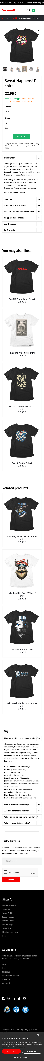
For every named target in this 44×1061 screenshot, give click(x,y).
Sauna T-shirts (8, 913)
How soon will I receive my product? (21, 738)
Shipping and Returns (14, 217)
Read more (21, 1047)
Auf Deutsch (10, 224)
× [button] (41, 1035)
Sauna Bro (6, 928)
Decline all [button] (32, 1051)
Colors (8, 106)
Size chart (9, 199)
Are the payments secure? (16, 810)
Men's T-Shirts (13, 18)
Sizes (7, 118)
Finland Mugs (7, 924)
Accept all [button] (11, 1051)
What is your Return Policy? (17, 823)
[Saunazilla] (9, 10)
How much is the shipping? (16, 804)
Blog (4, 968)
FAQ (4, 964)
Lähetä (11, 879)
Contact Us (6, 983)
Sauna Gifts (6, 909)
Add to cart (22, 136)
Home (4, 18)
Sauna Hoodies (8, 917)
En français (9, 230)
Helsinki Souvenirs (10, 932)
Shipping (6, 972)
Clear (6, 128)
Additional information (15, 205)
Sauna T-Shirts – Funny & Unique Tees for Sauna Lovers (22, 145)
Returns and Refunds (10, 975)
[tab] (22, 157)
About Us (6, 979)
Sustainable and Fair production (19, 211)
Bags (4, 936)
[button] (38, 30)
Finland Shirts (8, 920)
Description (9, 157)
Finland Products (9, 905)
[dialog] (22, 1046)
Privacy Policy (22, 1029)
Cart (28, 10)
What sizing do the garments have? (21, 817)
